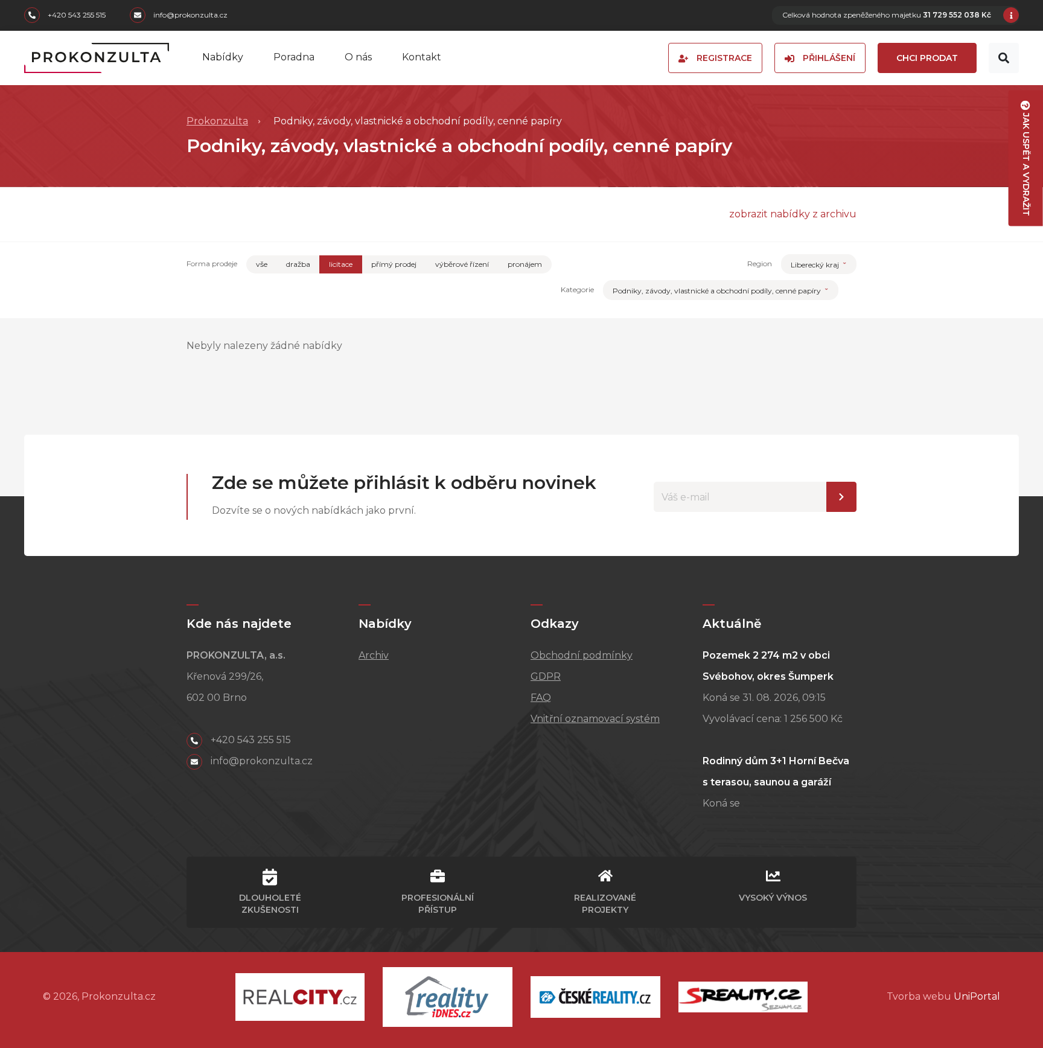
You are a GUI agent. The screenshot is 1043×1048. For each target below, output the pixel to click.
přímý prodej (393, 264)
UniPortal (977, 996)
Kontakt (421, 57)
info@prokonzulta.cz (190, 15)
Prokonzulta (217, 121)
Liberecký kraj (816, 264)
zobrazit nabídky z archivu (792, 214)
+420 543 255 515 (76, 15)
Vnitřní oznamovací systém (595, 718)
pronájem (525, 264)
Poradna (293, 57)
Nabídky (222, 57)
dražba (298, 264)
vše (261, 264)
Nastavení (841, 497)
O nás (358, 57)
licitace (340, 264)
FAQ (541, 697)
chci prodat (927, 58)
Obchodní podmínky (582, 655)
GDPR (546, 676)
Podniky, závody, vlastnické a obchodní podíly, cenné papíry (718, 290)
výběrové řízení (462, 264)
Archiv (374, 655)
